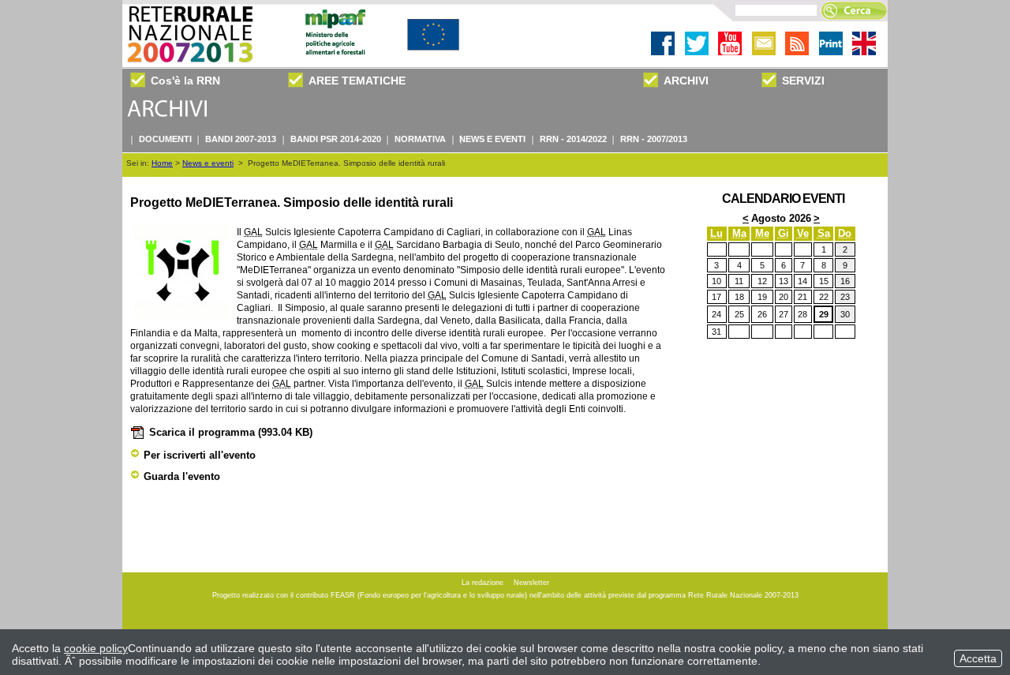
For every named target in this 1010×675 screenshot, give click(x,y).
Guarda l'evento (182, 476)
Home (162, 163)
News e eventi (208, 163)
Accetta (978, 658)
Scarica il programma (230, 432)
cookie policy (96, 648)
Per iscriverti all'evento (200, 455)
